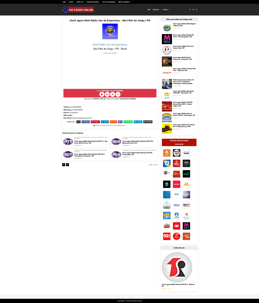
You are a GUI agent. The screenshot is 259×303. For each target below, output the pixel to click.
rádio (107, 125)
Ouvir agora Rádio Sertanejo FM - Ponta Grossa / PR (184, 125)
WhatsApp (129, 122)
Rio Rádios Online (136, 301)
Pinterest (96, 122)
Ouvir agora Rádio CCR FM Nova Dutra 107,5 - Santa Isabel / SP (182, 104)
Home (64, 2)
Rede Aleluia (87, 137)
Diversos (165, 10)
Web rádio (122, 125)
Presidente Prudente (89, 150)
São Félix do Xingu (115, 125)
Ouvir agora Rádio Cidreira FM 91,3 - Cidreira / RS (184, 69)
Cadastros (156, 10)
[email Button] (193, 9)
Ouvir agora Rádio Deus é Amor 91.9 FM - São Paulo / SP (184, 114)
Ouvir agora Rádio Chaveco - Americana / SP (184, 47)
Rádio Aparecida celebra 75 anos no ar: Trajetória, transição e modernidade (183, 81)
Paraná (104, 125)
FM (82, 137)
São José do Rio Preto (101, 137)
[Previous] (63, 164)
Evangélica (98, 125)
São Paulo (77, 138)
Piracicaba (135, 150)
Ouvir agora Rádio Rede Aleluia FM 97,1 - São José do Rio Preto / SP (90, 142)
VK (121, 122)
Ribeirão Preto (143, 137)
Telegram (139, 122)
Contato (71, 2)
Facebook (86, 122)
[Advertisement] (109, 72)
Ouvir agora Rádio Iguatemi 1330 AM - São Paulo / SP (183, 92)
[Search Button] (196, 9)
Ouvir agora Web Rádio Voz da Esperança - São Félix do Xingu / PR (110, 20)
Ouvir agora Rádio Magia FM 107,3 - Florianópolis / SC (183, 36)
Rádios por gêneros (123, 2)
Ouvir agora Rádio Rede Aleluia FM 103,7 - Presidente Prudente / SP (90, 155)
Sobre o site (80, 2)
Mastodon (149, 122)
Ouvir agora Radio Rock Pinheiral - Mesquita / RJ (182, 58)
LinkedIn (105, 122)
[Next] (67, 164)
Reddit (114, 122)
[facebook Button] (190, 9)
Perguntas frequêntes (93, 2)
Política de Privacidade (108, 2)
